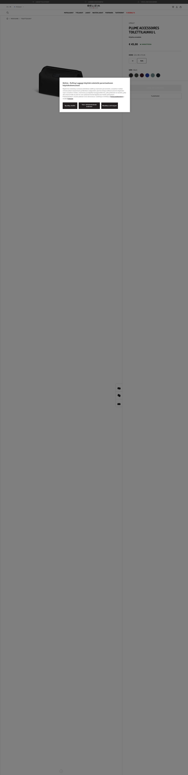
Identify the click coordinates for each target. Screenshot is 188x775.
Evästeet (70, 99)
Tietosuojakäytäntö (116, 97)
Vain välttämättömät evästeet (89, 106)
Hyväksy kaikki (70, 106)
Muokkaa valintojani (109, 106)
